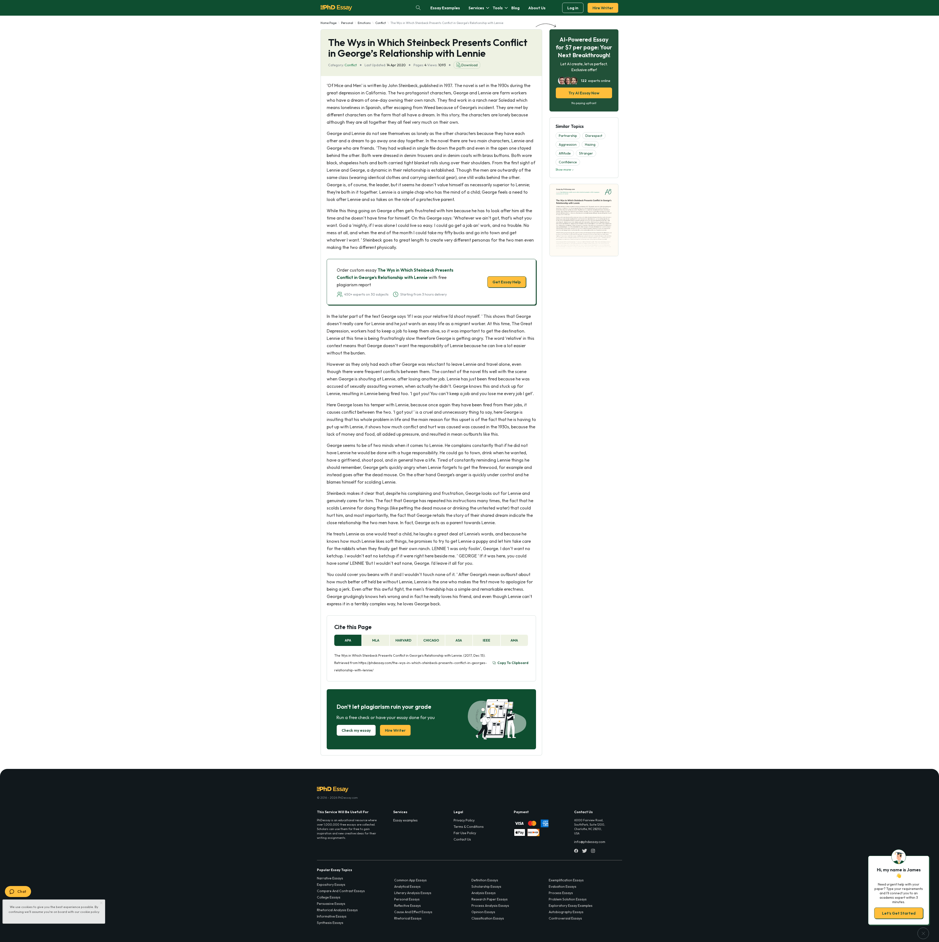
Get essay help (399, 505)
